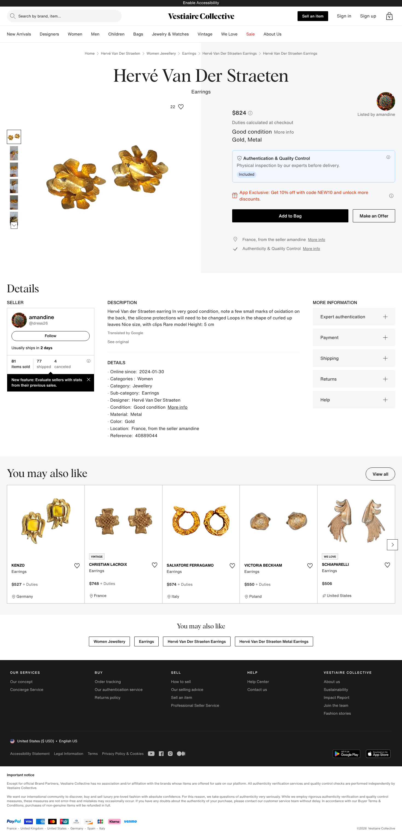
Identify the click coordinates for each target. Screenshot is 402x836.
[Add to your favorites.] (77, 566)
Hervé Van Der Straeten (120, 53)
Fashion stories (337, 713)
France (12, 828)
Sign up (368, 16)
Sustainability (336, 690)
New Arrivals (19, 34)
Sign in (344, 16)
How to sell (181, 682)
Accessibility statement (29, 753)
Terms (93, 753)
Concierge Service (26, 690)
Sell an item (313, 16)
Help (325, 399)
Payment (330, 337)
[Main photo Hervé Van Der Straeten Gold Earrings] (14, 137)
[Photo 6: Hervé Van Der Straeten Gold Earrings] (14, 219)
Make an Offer (374, 216)
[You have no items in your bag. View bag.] (389, 16)
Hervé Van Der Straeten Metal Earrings (274, 641)
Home (90, 53)
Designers (49, 34)
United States (57, 828)
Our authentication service (118, 690)
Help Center (258, 682)
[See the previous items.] (14, 129)
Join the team (336, 705)
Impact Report (336, 697)
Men (95, 34)
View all (380, 474)
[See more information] (391, 196)
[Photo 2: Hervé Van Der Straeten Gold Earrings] (14, 153)
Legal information (68, 753)
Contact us (257, 690)
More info (284, 132)
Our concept (21, 682)
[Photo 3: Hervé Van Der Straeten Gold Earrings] (14, 170)
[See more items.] (14, 225)
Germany (76, 828)
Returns (329, 379)
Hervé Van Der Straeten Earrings (229, 53)
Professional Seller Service (195, 705)
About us (332, 682)
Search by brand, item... (39, 16)
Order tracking (108, 682)
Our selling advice (187, 690)
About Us (272, 34)
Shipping (330, 358)
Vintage (204, 34)
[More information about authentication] (388, 157)
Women (75, 34)
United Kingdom (32, 828)
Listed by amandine (376, 114)
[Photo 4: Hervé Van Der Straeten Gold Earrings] (14, 186)
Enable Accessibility (201, 3)
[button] (389, 16)
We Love (229, 34)
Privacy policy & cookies (123, 753)
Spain (91, 828)
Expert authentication (343, 316)
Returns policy (107, 697)
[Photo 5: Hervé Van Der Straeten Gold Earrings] (14, 202)
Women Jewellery (161, 53)
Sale (250, 34)
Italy (102, 828)
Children (116, 34)
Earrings (189, 53)
